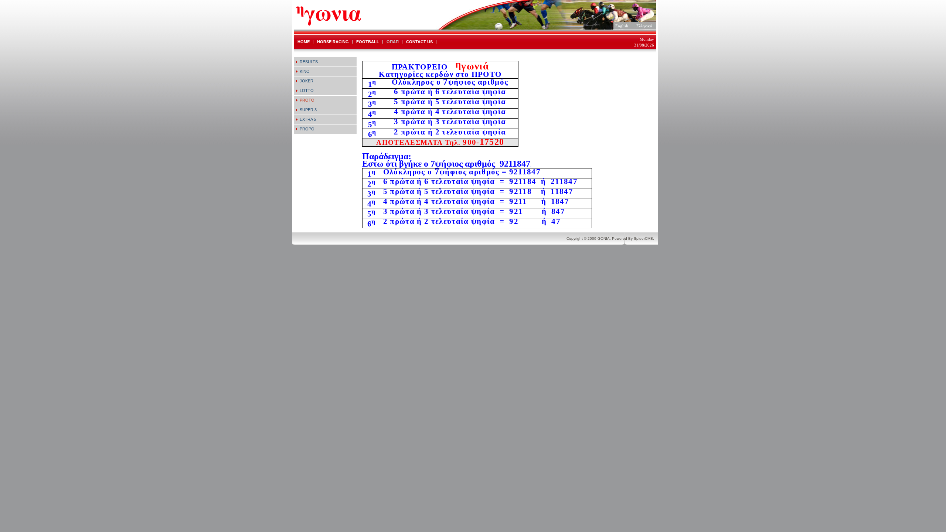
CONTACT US (419, 42)
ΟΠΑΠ (393, 42)
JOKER (306, 81)
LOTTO (307, 90)
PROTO (307, 100)
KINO (305, 71)
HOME (303, 42)
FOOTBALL (367, 42)
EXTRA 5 (308, 119)
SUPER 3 (308, 110)
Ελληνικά (644, 26)
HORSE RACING (333, 42)
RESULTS (309, 61)
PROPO (307, 129)
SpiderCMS (643, 238)
